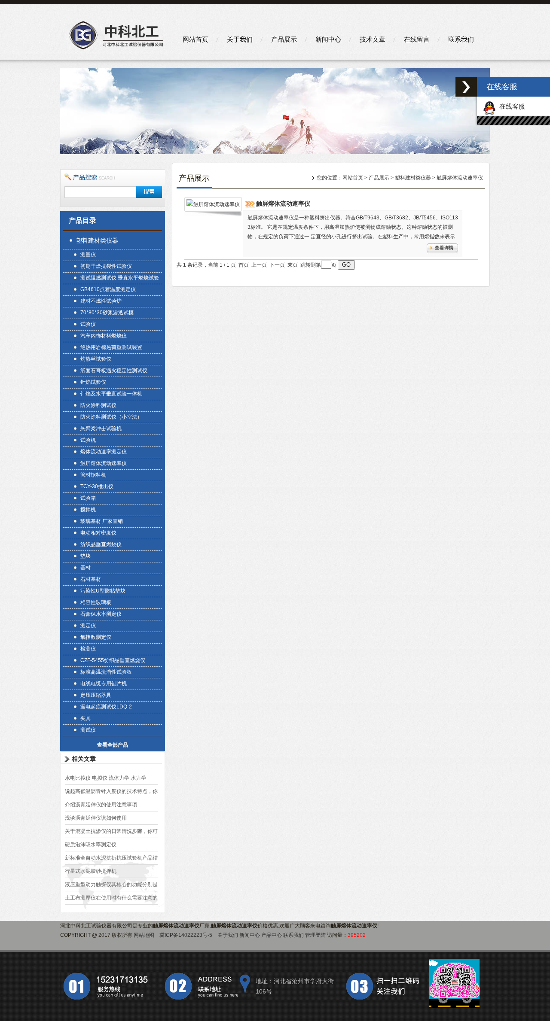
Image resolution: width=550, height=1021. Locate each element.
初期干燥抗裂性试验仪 (106, 266)
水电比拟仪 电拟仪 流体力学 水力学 (105, 778)
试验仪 (88, 324)
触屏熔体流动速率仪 (103, 463)
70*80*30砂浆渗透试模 (107, 313)
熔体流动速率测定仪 (103, 452)
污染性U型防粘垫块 (102, 591)
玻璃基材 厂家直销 (101, 521)
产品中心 (271, 935)
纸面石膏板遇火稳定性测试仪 (113, 371)
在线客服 (510, 106)
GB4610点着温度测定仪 (108, 289)
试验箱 (88, 498)
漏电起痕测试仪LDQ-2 (106, 707)
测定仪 (88, 626)
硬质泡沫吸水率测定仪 (90, 845)
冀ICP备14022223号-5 (185, 935)
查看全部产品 (112, 745)
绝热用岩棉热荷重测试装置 (111, 347)
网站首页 (195, 39)
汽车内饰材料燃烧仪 (103, 336)
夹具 (85, 718)
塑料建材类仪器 (97, 240)
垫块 (85, 556)
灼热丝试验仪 (95, 359)
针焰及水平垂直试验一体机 (111, 394)
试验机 (88, 440)
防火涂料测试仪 (98, 405)
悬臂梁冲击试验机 (101, 428)
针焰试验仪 (93, 382)
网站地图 (144, 935)
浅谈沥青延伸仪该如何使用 (96, 818)
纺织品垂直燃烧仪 (101, 544)
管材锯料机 (93, 475)
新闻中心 (328, 39)
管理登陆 (315, 935)
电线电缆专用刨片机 (103, 684)
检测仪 (88, 649)
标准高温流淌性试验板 (106, 672)
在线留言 (417, 39)
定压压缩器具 (95, 695)
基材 (85, 568)
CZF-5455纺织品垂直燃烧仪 (112, 660)
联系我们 (461, 39)
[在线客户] (466, 87)
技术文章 (372, 39)
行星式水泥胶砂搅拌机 (90, 871)
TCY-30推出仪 (96, 486)
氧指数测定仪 (95, 637)
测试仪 (88, 730)
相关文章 (84, 758)
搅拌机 (88, 510)
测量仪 (88, 255)
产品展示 (284, 39)
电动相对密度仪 (98, 533)
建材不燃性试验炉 (101, 301)
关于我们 (240, 39)
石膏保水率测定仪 (101, 614)
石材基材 (90, 579)
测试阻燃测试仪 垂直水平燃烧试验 (119, 278)
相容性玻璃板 (95, 602)
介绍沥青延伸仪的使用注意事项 (101, 805)
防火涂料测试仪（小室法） (111, 417)
